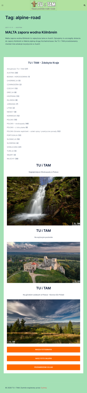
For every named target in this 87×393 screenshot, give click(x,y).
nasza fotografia (43, 350)
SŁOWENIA (11, 143)
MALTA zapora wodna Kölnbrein (31, 32)
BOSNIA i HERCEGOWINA (17, 77)
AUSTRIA (19, 27)
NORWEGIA (11, 116)
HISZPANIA (11, 96)
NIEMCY (10, 112)
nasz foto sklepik (43, 358)
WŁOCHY (10, 159)
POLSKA (10, 120)
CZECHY (10, 88)
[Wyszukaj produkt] (84, 5)
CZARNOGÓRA (13, 84)
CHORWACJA (12, 81)
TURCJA (10, 151)
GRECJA (10, 92)
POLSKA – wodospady (16, 124)
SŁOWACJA (11, 139)
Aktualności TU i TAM (15, 69)
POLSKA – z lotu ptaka (16, 127)
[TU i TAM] (43, 5)
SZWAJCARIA (12, 147)
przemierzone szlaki (43, 367)
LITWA (9, 108)
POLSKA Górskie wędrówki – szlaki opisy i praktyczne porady (32, 131)
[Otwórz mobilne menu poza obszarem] (2, 5)
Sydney (44, 388)
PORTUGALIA (12, 135)
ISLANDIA (11, 100)
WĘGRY (10, 155)
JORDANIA (11, 104)
